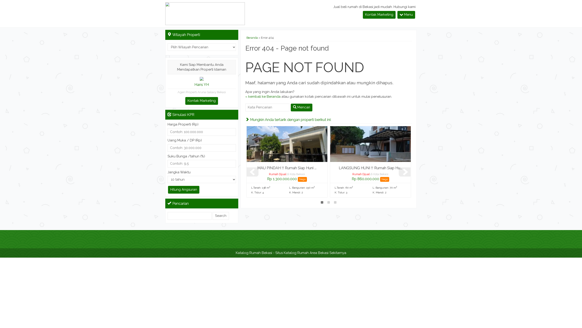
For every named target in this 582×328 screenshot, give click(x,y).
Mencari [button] (303, 107)
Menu (408, 15)
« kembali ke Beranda (263, 97)
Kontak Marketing (379, 15)
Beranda (252, 37)
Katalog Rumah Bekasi (254, 253)
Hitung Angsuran (183, 189)
